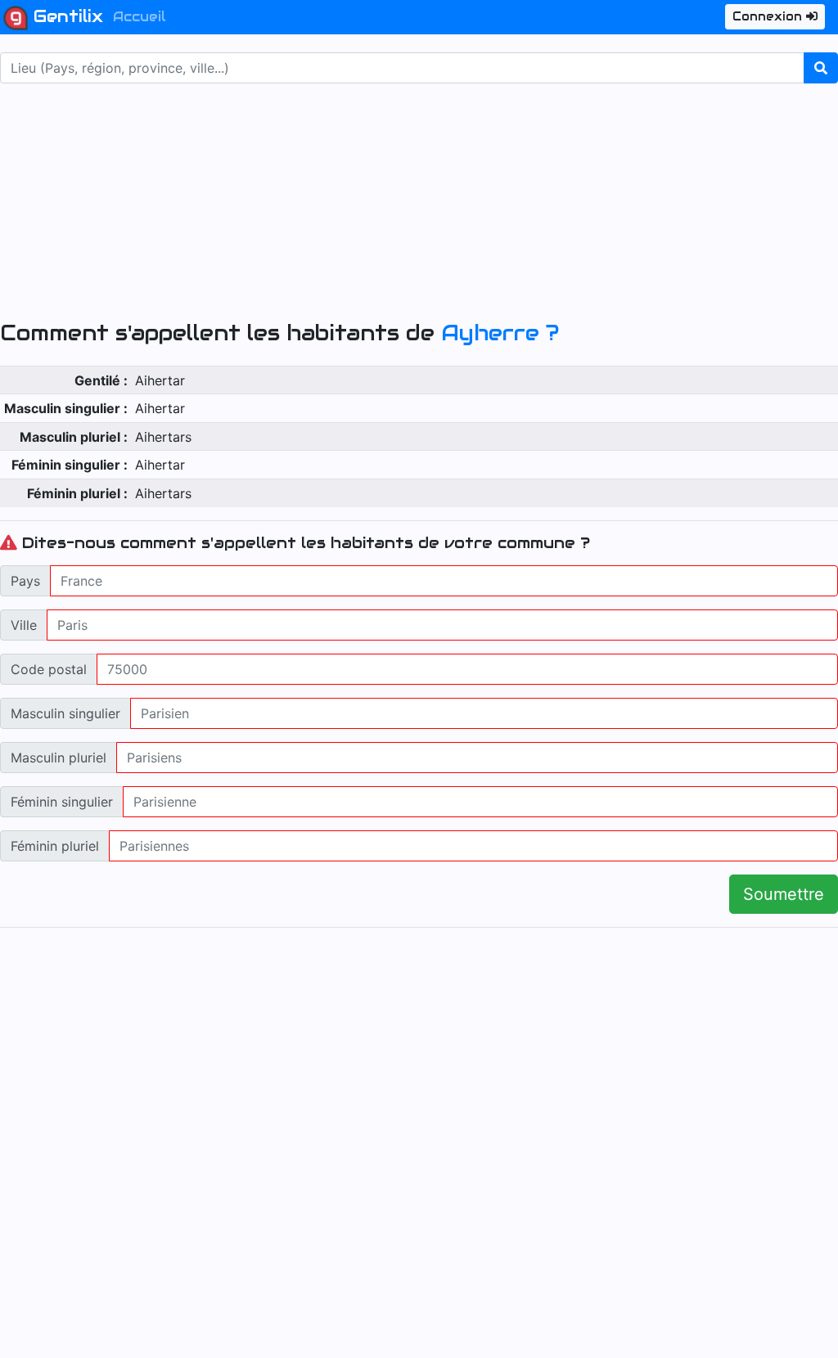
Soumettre (783, 894)
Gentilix (65, 16)
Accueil (139, 16)
